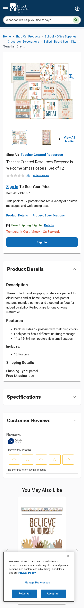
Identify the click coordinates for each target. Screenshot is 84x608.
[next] (59, 139)
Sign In (12, 186)
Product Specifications (49, 229)
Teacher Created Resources (42, 155)
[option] (19, 146)
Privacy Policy (27, 572)
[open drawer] (5, 8)
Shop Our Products (27, 36)
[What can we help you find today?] (76, 20)
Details (49, 239)
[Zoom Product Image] (71, 76)
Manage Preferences (37, 582)
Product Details (17, 229)
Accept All (53, 593)
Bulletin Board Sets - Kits (60, 41)
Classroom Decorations (23, 41)
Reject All (24, 593)
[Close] (68, 556)
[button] (77, 8)
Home (7, 36)
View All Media (69, 139)
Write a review (41, 175)
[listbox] (33, 146)
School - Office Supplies (60, 36)
